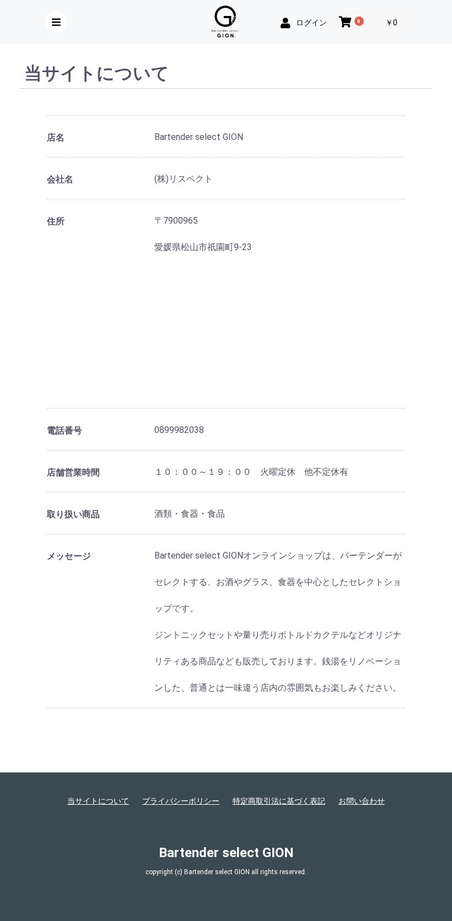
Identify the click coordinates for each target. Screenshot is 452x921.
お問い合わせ (361, 801)
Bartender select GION (226, 852)
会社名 (60, 179)
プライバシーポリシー (180, 801)
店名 (55, 137)
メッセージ (69, 556)
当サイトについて (98, 801)
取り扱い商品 (73, 514)
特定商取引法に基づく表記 (279, 801)
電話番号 (64, 430)
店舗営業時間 (73, 472)
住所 (55, 221)
